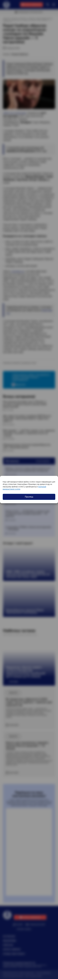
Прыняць (29, 497)
